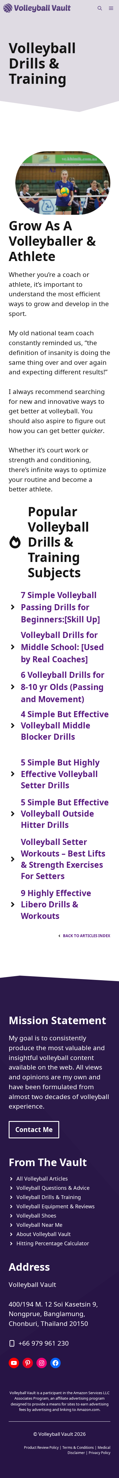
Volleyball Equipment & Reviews (55, 1206)
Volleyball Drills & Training (48, 1197)
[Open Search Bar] (99, 8)
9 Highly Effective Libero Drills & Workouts (56, 904)
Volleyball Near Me (39, 1224)
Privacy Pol (97, 1452)
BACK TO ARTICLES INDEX (86, 935)
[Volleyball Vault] (37, 8)
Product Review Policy (41, 1447)
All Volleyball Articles (42, 1178)
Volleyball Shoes (36, 1215)
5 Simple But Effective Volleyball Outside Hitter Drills (65, 813)
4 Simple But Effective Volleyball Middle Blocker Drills (65, 725)
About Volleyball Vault (43, 1234)
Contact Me (34, 1129)
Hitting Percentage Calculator (52, 1243)
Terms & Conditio (76, 1447)
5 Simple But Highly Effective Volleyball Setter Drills (60, 773)
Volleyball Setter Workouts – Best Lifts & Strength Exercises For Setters (63, 858)
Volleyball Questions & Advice (53, 1187)
